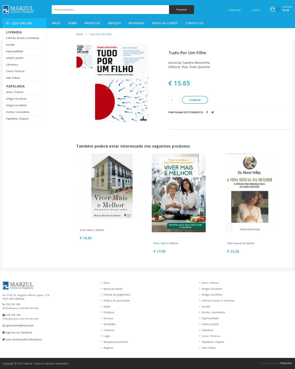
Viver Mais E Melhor (92, 230)
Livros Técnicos (15, 71)
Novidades (137, 23)
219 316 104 (20, 306)
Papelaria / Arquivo (17, 118)
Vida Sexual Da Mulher (241, 243)
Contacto (108, 330)
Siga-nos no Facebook (18, 332)
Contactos (194, 23)
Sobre (72, 23)
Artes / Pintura (14, 92)
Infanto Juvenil (14, 58)
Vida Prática (13, 77)
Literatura (12, 64)
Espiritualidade (14, 51)
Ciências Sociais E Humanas (22, 38)
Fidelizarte (286, 363)
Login (106, 336)
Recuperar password (115, 341)
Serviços (114, 23)
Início (56, 23)
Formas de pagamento (117, 294)
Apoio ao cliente (165, 23)
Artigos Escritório (16, 105)
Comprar (195, 99)
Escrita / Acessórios (18, 112)
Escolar (10, 44)
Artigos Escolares (16, 98)
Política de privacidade (116, 300)
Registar (108, 347)
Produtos (92, 23)
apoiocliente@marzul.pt (19, 325)
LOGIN (255, 10)
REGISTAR (235, 10)
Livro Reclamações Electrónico (23, 339)
